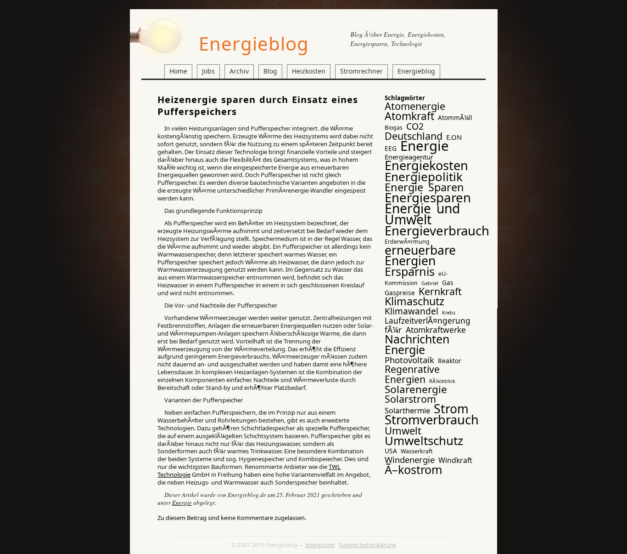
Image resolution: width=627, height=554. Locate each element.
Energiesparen (428, 197)
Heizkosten (308, 71)
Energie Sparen (424, 187)
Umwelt (403, 430)
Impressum (320, 545)
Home (178, 71)
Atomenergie (415, 106)
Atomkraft (409, 116)
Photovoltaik (409, 360)
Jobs (208, 71)
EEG (391, 148)
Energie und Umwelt (422, 214)
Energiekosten (426, 165)
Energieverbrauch (437, 230)
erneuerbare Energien (420, 255)
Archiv (239, 71)
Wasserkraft (416, 451)
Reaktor (449, 360)
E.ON (454, 137)
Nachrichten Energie (417, 344)
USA (391, 450)
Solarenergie (416, 389)
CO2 (415, 126)
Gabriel (429, 283)
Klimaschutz (414, 301)
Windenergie (410, 459)
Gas (447, 282)
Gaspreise (400, 292)
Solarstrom (410, 399)
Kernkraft (440, 291)
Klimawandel (411, 311)
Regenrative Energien (412, 373)
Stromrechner (361, 71)
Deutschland (413, 136)
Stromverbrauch (432, 419)
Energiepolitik (424, 176)
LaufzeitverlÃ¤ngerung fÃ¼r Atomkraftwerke (427, 325)
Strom (451, 408)
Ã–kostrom (413, 469)
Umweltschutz (424, 440)
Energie (182, 502)
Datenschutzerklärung (367, 545)
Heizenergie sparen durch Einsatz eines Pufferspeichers (257, 105)
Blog (270, 71)
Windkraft (455, 460)
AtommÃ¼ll (455, 117)
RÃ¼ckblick (442, 381)
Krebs (448, 312)
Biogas (394, 127)
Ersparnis (410, 271)
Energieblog (254, 43)
